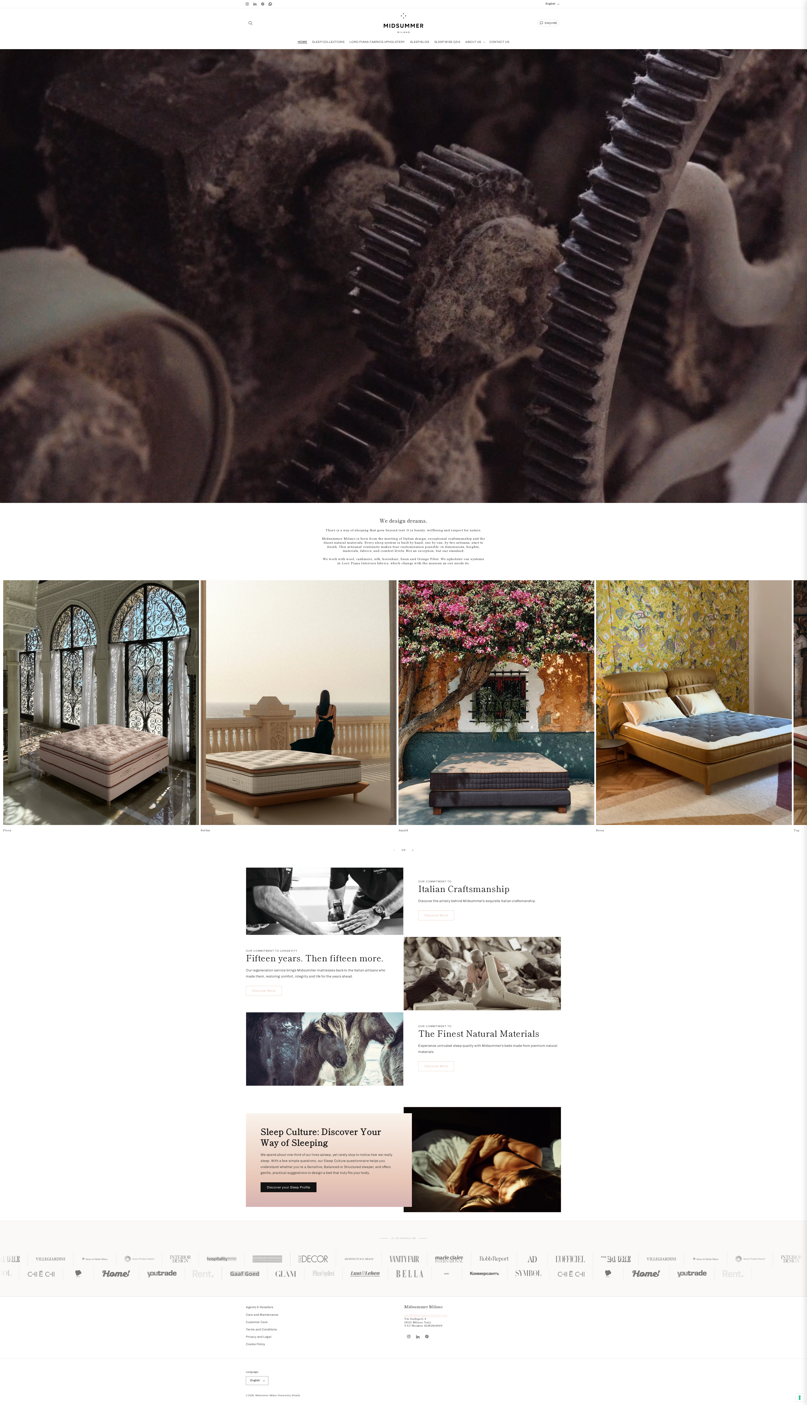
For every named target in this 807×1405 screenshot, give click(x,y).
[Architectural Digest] (626, 1259)
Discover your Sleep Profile (288, 1187)
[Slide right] (412, 850)
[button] (250, 23)
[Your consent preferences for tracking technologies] (800, 1398)
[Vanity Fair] (61, 1259)
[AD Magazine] (188, 1259)
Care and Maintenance (262, 1314)
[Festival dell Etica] (316, 1273)
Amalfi (403, 830)
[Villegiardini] (317, 1259)
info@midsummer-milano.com (425, 1315)
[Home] (354, 1273)
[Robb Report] (150, 1259)
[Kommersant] (192, 1273)
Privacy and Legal (258, 1336)
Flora (7, 830)
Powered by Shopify (289, 1395)
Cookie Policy (255, 1344)
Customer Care (257, 1322)
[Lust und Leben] (73, 1273)
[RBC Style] (154, 1273)
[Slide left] (394, 850)
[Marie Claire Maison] (106, 1259)
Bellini (205, 830)
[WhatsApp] (270, 4)
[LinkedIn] (255, 4)
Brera (600, 830)
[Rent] (440, 1273)
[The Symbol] (236, 1273)
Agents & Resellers (259, 1307)
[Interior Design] (447, 1259)
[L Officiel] (226, 1259)
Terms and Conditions (261, 1329)
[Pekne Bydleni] (31, 1273)
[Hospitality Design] (489, 1259)
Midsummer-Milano (266, 1395)
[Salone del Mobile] (362, 1259)
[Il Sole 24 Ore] (272, 1259)
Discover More (436, 915)
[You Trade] (400, 1273)
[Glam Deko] (523, 1273)
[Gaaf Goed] (482, 1273)
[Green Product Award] (406, 1259)
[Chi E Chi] (279, 1273)
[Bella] (117, 1273)
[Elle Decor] (580, 1259)
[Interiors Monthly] (535, 1259)
